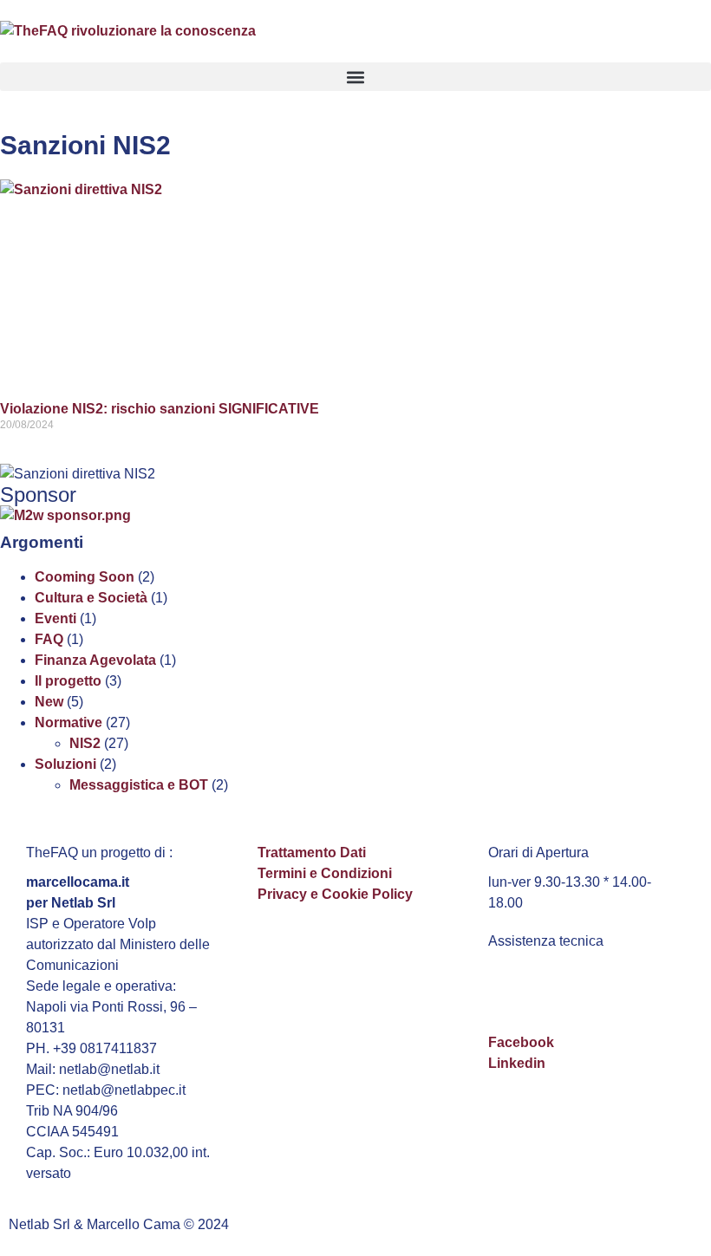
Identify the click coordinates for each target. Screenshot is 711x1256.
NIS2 (85, 743)
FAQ (49, 639)
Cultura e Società (91, 597)
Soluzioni (65, 764)
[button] (355, 76)
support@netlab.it (547, 979)
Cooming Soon (84, 576)
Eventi (55, 618)
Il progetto (68, 681)
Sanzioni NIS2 (85, 145)
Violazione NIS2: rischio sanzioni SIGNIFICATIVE (159, 408)
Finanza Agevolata (95, 660)
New (49, 701)
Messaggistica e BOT (138, 785)
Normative (68, 722)
